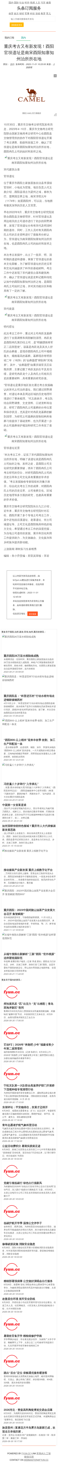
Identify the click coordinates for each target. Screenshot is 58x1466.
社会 (21, 2)
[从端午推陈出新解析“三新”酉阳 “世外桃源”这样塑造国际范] (29, 936)
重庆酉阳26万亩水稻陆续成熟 (21, 656)
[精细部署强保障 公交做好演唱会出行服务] (11, 1269)
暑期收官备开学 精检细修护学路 (23, 1336)
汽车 (43, 2)
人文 (37, 2)
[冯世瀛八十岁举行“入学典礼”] (18, 764)
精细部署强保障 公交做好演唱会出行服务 (28, 1281)
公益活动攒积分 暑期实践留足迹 (21, 1146)
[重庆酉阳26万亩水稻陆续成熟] (19, 636)
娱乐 (16, 13)
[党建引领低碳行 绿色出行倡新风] (11, 1171)
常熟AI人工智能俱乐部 (37, 1455)
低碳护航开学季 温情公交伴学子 (23, 1223)
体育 (11, 13)
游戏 (37, 13)
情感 (32, 2)
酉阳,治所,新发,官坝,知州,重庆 (24, 631)
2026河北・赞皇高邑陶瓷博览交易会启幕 (28, 1410)
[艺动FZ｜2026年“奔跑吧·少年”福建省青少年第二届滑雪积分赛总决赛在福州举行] (11, 1032)
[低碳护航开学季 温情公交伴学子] (11, 1211)
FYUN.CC (26, 1453)
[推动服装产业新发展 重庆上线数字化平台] (25, 850)
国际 (16, 2)
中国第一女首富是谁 (14, 805)
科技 (32, 13)
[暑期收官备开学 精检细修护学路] (11, 1324)
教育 (43, 13)
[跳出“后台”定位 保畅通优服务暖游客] (11, 1361)
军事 (27, 13)
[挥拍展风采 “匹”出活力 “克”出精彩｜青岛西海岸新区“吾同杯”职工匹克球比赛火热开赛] (11, 992)
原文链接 (32, 614)
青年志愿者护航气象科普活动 (19, 1125)
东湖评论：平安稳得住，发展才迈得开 (25, 1107)
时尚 (27, 2)
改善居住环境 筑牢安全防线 (18, 1299)
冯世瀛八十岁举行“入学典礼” (21, 784)
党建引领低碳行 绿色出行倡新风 (23, 1183)
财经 (21, 13)
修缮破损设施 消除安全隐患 (18, 1244)
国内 (11, 2)
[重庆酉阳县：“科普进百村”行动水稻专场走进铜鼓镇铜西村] (29, 678)
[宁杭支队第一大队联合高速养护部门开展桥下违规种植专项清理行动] (11, 1073)
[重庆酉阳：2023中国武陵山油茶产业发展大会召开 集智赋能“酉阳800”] (29, 892)
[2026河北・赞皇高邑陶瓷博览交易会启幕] (11, 1398)
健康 (48, 2)
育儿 (48, 13)
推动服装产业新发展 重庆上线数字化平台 (28, 870)
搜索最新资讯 (16, 25)
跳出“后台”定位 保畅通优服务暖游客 (25, 1373)
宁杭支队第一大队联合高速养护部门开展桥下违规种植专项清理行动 (29, 1087)
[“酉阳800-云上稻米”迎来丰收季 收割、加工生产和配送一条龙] (29, 722)
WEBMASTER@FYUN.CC (36, 1459)
